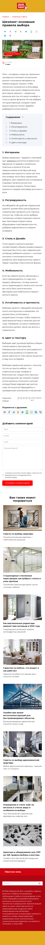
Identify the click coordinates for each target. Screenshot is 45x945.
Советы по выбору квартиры (18, 534)
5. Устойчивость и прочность (23, 138)
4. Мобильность (16, 135)
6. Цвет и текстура (17, 142)
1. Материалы (15, 123)
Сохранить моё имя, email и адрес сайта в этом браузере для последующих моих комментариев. (23, 475)
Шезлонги (12, 161)
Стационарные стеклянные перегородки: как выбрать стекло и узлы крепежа (22, 578)
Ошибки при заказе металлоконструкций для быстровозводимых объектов (18, 715)
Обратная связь (13, 872)
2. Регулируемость (18, 127)
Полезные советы (13, 54)
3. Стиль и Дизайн (18, 131)
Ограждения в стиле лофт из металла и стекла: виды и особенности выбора (18, 807)
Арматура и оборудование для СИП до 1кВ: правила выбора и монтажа (21, 853)
